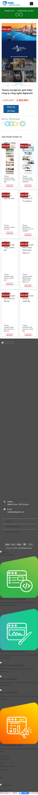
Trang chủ (9, 11)
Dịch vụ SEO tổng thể (8, 693)
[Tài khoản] (31, 3)
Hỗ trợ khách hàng (7, 766)
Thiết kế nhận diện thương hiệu (12, 651)
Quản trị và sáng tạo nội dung (12, 665)
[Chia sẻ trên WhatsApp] (3, 123)
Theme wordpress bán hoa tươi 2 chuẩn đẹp (9, 179)
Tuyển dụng (4, 771)
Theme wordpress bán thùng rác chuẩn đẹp (27, 328)
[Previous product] (20, 14)
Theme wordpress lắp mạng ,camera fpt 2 (9, 277)
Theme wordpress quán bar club (9, 227)
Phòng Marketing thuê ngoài (11, 745)
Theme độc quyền (25, 11)
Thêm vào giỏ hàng (11, 109)
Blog (1, 778)
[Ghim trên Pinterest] (19, 123)
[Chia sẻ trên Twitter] (11, 123)
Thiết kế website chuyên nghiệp (12, 599)
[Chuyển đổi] (4, 521)
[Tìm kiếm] (35, 4)
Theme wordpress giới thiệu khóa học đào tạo (9, 328)
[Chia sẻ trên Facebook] (7, 123)
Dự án (2, 763)
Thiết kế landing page (8, 679)
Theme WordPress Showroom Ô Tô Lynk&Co (27, 228)
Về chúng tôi (4, 759)
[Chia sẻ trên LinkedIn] (22, 123)
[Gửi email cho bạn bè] (15, 123)
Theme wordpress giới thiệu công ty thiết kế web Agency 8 (27, 278)
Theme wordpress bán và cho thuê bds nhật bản (27, 179)
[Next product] (17, 14)
